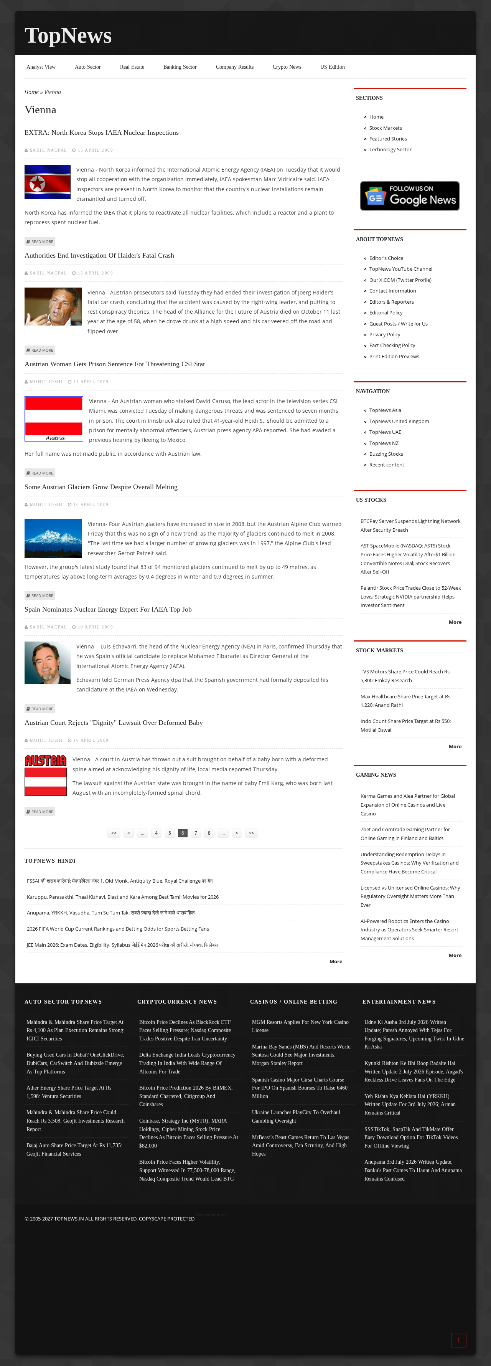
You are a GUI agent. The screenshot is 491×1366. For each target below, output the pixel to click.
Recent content (386, 464)
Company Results (235, 67)
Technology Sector (390, 149)
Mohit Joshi (46, 381)
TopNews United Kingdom (399, 421)
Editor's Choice (386, 258)
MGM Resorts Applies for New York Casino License (300, 1026)
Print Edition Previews (394, 356)
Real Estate (132, 67)
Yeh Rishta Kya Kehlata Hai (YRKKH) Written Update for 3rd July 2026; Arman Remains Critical (410, 1104)
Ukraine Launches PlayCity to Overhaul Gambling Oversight (296, 1116)
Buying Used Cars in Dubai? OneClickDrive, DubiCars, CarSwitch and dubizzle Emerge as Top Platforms (75, 1063)
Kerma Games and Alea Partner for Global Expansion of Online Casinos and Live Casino (408, 804)
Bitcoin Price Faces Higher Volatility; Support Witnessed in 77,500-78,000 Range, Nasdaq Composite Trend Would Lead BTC (187, 1170)
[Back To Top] (458, 1339)
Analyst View (41, 67)
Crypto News (287, 67)
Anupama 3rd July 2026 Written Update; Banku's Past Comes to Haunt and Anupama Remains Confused (413, 1170)
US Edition (332, 67)
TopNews (68, 35)
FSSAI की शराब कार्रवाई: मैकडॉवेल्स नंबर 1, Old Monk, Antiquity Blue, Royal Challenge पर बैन (120, 880)
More (336, 961)
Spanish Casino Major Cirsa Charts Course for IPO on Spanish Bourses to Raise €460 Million (300, 1088)
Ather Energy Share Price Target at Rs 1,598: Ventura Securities (68, 1092)
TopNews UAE (385, 431)
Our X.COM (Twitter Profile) (400, 279)
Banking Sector (180, 67)
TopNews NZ (384, 443)
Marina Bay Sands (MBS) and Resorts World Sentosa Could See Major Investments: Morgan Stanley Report (301, 1055)
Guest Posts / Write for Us (398, 323)
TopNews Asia (385, 410)
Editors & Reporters (391, 301)
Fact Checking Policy (392, 345)
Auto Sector (88, 67)
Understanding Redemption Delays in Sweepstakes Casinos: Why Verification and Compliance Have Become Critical (410, 863)
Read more (42, 241)
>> (251, 833)
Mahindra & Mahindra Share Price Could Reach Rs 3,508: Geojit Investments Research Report (75, 1120)
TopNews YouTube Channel (400, 268)
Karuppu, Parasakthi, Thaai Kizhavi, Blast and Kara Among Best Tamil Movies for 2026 (123, 896)
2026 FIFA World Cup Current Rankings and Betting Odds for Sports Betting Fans (118, 928)
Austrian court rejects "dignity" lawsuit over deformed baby (114, 722)
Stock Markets (385, 127)
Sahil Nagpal (49, 150)
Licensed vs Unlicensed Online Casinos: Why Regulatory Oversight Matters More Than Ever (410, 896)
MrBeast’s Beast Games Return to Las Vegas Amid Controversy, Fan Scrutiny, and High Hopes (300, 1145)
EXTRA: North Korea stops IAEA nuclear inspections (102, 132)
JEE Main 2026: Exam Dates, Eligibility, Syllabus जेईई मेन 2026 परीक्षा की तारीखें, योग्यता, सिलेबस (122, 944)
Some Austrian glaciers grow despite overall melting (101, 487)
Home (32, 92)
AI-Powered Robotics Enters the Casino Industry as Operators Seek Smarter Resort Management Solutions (409, 930)
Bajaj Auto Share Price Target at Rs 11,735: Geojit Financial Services (74, 1149)
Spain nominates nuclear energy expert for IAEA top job (108, 609)
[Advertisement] (245, 1277)
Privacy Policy (384, 334)
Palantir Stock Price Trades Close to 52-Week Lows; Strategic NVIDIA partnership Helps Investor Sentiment (411, 596)
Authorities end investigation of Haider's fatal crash (99, 255)
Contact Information (392, 290)
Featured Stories (388, 138)
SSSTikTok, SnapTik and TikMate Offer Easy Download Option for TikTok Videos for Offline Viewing (411, 1137)
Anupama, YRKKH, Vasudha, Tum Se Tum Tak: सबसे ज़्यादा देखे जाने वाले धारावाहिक (111, 912)
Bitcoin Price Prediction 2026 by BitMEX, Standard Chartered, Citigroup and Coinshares (186, 1096)
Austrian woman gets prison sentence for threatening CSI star (115, 364)
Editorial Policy (386, 312)
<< (114, 833)
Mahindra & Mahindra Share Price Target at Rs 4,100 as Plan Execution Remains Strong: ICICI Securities (75, 1030)
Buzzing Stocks (386, 453)
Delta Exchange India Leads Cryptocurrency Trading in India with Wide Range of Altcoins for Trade (187, 1063)
